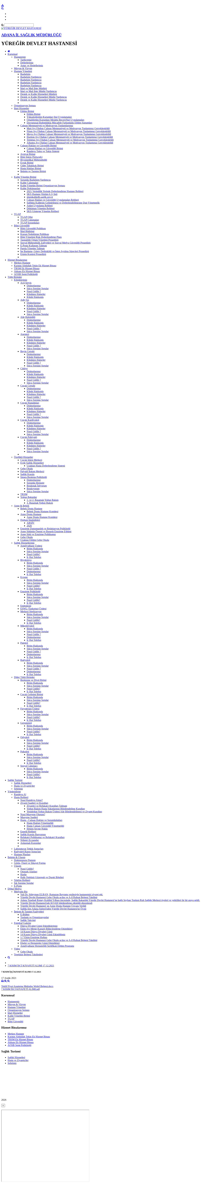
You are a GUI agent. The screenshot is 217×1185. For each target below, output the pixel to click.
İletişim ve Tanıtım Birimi (33, 171)
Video (17, 948)
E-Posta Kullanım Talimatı (33, 245)
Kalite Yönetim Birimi (25, 177)
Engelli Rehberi (28, 831)
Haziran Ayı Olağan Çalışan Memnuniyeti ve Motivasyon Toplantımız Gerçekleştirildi (70, 137)
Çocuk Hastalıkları (29, 402)
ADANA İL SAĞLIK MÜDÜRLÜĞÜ (31, 35)
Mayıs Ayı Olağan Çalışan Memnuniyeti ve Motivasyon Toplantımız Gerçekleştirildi (69, 134)
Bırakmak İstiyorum (37, 485)
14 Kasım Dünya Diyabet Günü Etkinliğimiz (42, 934)
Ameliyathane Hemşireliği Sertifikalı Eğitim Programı (47, 946)
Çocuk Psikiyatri (28, 437)
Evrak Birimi (26, 162)
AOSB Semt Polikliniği (26, 274)
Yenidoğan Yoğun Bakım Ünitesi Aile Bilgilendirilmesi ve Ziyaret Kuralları (64, 811)
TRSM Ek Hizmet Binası (26, 268)
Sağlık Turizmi (15, 780)
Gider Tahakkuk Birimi (32, 165)
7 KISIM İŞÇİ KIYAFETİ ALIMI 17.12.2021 (31, 965)
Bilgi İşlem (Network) (31, 157)
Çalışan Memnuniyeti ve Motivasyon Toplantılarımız (46, 125)
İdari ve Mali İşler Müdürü (33, 88)
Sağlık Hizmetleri (22, 783)
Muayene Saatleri (29, 817)
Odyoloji (24, 737)
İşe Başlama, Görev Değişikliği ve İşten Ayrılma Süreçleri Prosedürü (54, 251)
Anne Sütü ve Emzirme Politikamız (38, 534)
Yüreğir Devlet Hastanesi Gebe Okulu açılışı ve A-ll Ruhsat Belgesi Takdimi (58, 897)
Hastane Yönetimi (23, 71)
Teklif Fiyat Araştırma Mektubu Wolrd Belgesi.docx (27, 986)
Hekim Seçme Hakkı (37, 828)
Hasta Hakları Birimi (30, 168)
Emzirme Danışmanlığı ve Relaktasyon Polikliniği (45, 528)
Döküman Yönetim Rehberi (40, 208)
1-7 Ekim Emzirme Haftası (33, 937)
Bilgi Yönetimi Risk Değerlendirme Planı (41, 237)
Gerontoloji (26, 723)
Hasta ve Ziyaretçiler (24, 785)
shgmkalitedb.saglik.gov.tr (40, 197)
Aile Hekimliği (27, 317)
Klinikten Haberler (36, 294)
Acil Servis (25, 282)
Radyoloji (25, 660)
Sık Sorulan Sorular (24, 883)
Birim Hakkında (35, 548)
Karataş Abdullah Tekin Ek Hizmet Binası (35, 265)
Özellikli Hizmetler (23, 457)
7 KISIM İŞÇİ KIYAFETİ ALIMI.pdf (20, 989)
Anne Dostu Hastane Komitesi (42, 517)
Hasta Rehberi (21, 797)
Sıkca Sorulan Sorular (38, 491)
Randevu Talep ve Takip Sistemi (43, 151)
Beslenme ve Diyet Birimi (33, 680)
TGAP (17, 214)
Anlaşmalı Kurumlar (30, 843)
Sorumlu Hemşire (35, 482)
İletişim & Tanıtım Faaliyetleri (29, 911)
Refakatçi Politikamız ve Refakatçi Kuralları (42, 837)
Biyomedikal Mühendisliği (33, 159)
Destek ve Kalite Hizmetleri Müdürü (38, 94)
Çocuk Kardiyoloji (29, 420)
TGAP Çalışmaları (29, 220)
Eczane (24, 577)
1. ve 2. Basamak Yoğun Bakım (42, 500)
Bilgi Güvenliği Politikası (33, 228)
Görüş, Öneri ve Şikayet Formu (30, 863)
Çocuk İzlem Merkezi (31, 460)
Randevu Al (20, 794)
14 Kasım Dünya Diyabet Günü (36, 931)
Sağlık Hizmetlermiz (24, 543)
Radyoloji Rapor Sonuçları (27, 851)
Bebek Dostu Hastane (31, 508)
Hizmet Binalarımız (17, 260)
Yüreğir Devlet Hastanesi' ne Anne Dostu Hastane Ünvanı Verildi (53, 906)
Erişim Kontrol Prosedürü (33, 254)
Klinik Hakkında (35, 297)
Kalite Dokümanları (30, 188)
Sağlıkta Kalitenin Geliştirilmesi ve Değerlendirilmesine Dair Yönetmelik (63, 202)
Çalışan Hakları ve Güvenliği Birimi (38, 145)
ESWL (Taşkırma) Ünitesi (33, 608)
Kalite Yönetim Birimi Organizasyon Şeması (42, 185)
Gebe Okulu (26, 468)
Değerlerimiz (26, 62)
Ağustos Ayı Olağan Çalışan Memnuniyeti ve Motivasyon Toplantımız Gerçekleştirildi (70, 142)
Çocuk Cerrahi (27, 385)
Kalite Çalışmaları (29, 182)
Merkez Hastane (22, 262)
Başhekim (25, 74)
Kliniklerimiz (20, 280)
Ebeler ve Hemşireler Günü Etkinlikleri (40, 943)
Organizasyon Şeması (25, 105)
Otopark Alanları (28, 871)
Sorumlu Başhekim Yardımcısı (35, 179)
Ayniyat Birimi (27, 154)
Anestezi (24, 334)
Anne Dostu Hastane (30, 514)
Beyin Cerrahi (27, 351)
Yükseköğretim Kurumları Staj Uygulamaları (49, 117)
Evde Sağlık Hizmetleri (32, 462)
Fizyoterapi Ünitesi (29, 708)
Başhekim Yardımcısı (30, 77)
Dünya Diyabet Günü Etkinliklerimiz (39, 926)
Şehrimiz (18, 788)
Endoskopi (25, 605)
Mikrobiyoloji (27, 625)
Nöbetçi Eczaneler (29, 840)
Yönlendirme (14, 791)
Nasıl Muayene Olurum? (32, 814)
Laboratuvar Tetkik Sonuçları (28, 848)
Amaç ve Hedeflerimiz (31, 65)
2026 (29, 525)
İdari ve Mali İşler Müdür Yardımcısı (38, 91)
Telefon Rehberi (22, 880)
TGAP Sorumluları (29, 222)
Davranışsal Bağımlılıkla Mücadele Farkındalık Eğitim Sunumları (59, 122)
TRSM (23, 494)
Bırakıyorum (33, 488)
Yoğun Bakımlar (28, 497)
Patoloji (24, 643)
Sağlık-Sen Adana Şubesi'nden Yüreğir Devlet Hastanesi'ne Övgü (53, 908)
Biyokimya (25, 560)
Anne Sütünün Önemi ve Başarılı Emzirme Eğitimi (45, 531)
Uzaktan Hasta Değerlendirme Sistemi (46, 465)
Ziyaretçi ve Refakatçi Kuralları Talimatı (47, 806)
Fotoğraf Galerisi (22, 923)
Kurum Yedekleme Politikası (34, 234)
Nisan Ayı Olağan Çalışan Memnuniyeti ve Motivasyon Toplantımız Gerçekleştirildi (69, 131)
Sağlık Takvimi (28, 920)
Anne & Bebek (21, 505)
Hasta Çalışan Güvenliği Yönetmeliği (45, 826)
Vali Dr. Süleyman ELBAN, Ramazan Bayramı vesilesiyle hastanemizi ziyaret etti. (61, 894)
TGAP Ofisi (26, 217)
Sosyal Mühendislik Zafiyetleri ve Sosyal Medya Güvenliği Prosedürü (55, 242)
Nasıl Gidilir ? (34, 291)
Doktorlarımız (34, 285)
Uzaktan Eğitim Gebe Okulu (34, 540)
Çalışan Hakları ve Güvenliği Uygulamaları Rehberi (53, 200)
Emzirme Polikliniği (30, 591)
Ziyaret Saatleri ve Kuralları (34, 803)
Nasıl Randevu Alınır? (31, 800)
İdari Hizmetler (21, 108)
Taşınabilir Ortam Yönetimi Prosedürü (39, 240)
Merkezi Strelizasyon (30, 611)
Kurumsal (12, 54)
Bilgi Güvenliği (22, 225)
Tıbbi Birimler (15, 277)
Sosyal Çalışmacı (28, 765)
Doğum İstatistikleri (30, 520)
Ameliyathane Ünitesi (31, 545)
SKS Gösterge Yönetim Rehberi (43, 211)
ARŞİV (30, 523)
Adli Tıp (24, 300)
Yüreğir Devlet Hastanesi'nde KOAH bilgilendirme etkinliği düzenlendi (56, 903)
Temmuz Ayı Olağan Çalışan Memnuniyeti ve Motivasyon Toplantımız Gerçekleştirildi (70, 139)
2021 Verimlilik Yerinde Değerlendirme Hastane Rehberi (55, 191)
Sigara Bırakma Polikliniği (33, 477)
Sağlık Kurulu (27, 474)
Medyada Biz (20, 891)
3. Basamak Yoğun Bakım (40, 503)
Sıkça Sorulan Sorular (38, 288)
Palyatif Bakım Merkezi (32, 471)
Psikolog (24, 751)
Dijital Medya (14, 888)
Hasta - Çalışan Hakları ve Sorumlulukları (41, 820)
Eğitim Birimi (27, 111)
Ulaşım (17, 866)
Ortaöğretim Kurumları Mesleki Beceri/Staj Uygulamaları (55, 119)
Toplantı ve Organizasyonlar (34, 917)
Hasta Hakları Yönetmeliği (40, 823)
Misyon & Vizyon (23, 68)
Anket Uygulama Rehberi (40, 205)
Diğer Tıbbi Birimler (24, 677)
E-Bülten (24, 914)
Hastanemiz (20, 57)
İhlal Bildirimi (27, 231)
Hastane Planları (22, 854)
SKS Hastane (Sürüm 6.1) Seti (42, 194)
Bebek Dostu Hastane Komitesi (42, 511)
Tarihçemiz (25, 59)
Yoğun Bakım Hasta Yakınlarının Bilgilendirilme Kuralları (56, 808)
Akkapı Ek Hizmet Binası (27, 271)
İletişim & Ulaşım (16, 857)
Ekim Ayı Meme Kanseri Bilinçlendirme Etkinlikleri (46, 928)
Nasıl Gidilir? (33, 554)
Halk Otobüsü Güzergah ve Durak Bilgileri (42, 877)
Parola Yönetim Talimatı (32, 248)
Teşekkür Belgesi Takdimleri (28, 954)
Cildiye (24, 368)
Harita (23, 874)
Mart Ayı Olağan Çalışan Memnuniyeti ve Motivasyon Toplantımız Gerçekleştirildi (68, 128)
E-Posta (18, 886)
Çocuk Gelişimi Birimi (31, 694)
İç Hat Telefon (34, 557)
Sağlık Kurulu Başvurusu (33, 834)
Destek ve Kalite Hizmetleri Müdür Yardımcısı (43, 97)
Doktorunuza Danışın (25, 860)
